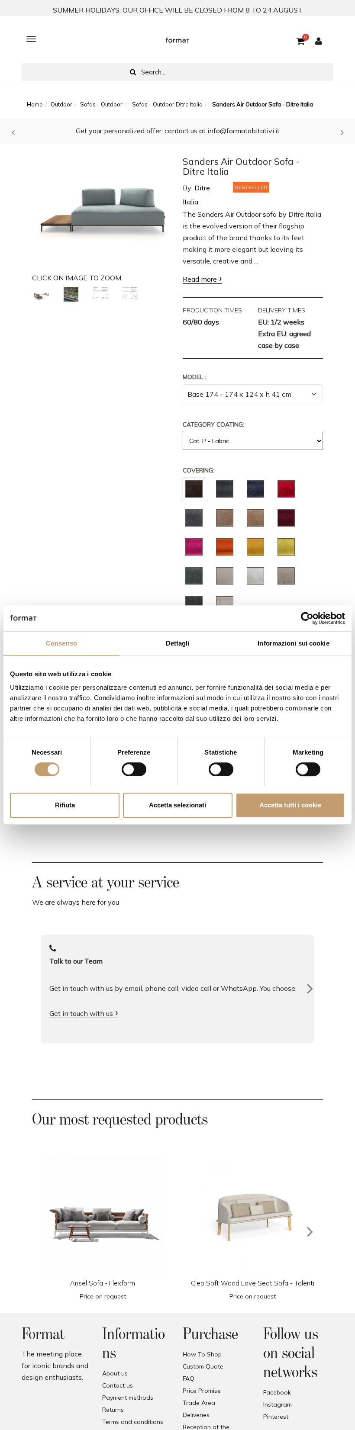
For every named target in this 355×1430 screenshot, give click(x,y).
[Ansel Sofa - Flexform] (103, 1215)
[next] (310, 1231)
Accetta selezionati (177, 805)
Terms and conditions (132, 1422)
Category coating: (213, 424)
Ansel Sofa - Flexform (102, 1283)
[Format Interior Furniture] (177, 39)
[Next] (310, 988)
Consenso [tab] (61, 643)
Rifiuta (65, 805)
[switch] (134, 769)
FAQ (188, 1378)
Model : (194, 377)
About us (115, 1373)
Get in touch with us (81, 1013)
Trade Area (199, 1403)
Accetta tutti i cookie (290, 805)
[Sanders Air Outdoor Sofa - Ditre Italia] (102, 207)
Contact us (117, 1385)
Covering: (198, 470)
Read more (200, 279)
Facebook (277, 1392)
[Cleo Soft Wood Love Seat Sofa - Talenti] (252, 1215)
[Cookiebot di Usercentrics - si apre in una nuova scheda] (307, 618)
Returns (113, 1410)
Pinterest (275, 1416)
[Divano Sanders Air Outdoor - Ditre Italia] (41, 294)
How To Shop (202, 1354)
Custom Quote (203, 1366)
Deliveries (196, 1415)
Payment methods (127, 1397)
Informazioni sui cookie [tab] (293, 643)
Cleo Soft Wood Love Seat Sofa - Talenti (252, 1283)
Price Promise (202, 1391)
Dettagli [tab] (178, 643)
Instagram (277, 1404)
